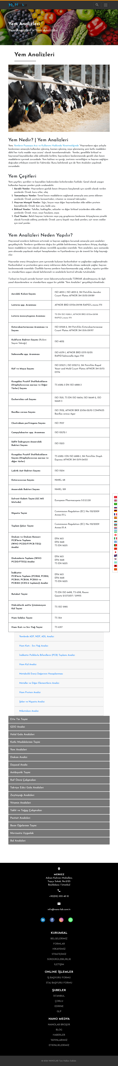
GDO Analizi (17, 727)
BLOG (59, 1030)
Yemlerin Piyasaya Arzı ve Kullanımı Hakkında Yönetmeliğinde (46, 146)
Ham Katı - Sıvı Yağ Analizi (33, 646)
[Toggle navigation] (106, 5)
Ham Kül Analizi (27, 664)
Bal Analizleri (17, 841)
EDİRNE (59, 1006)
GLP (59, 1011)
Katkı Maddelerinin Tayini (25, 742)
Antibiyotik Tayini (20, 772)
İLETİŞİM (59, 964)
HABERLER (59, 1035)
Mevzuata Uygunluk (22, 833)
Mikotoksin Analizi (29, 711)
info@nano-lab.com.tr (59, 909)
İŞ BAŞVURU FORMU (59, 978)
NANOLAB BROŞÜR (59, 1025)
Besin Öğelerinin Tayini (23, 825)
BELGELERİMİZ (59, 939)
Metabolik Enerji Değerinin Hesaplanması (41, 674)
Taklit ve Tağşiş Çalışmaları (26, 810)
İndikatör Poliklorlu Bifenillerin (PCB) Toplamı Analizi (47, 655)
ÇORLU (59, 1001)
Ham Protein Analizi (30, 692)
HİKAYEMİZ (59, 949)
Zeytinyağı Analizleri (22, 795)
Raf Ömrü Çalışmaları (23, 780)
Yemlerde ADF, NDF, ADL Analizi (36, 636)
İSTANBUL (59, 996)
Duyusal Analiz (18, 765)
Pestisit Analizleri (20, 818)
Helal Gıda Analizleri (22, 734)
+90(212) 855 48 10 (59, 896)
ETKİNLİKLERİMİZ (59, 1045)
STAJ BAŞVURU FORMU (59, 983)
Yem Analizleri (19, 30)
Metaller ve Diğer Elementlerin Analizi (39, 683)
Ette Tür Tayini (18, 719)
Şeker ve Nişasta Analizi (32, 702)
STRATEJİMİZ (59, 954)
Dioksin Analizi (18, 757)
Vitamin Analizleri (20, 803)
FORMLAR (59, 944)
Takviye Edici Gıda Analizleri (27, 787)
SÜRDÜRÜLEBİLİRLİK (59, 959)
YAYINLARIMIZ (59, 1040)
